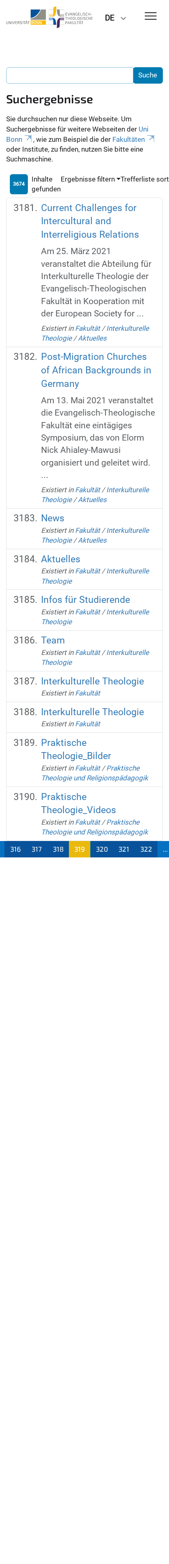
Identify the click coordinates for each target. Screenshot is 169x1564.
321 (124, 849)
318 (58, 849)
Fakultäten (128, 139)
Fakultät (87, 328)
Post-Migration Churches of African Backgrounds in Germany (96, 370)
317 (37, 849)
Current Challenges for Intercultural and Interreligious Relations (90, 221)
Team (53, 640)
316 (15, 849)
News (52, 518)
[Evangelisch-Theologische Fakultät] (49, 17)
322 (146, 849)
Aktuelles (92, 338)
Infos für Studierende (85, 599)
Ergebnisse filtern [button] (88, 179)
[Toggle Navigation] (151, 16)
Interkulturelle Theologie (92, 681)
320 (102, 849)
